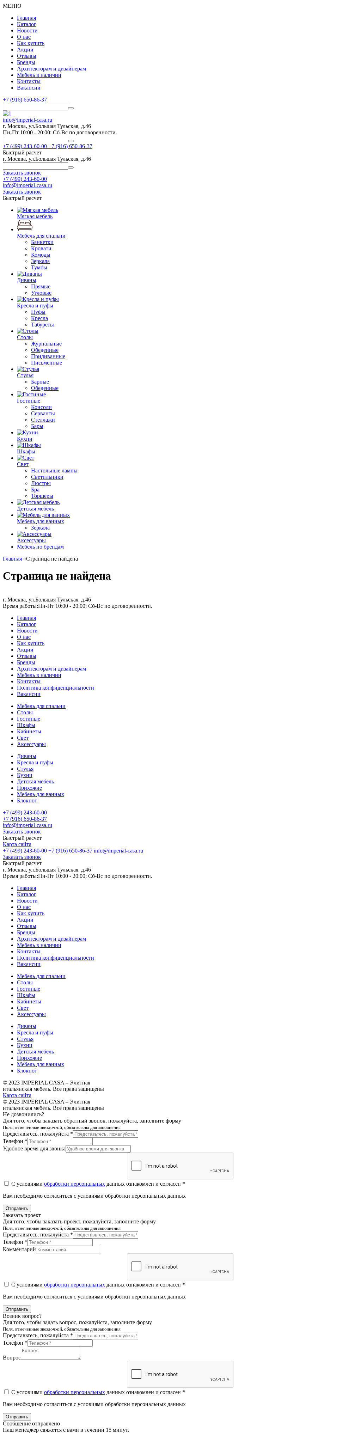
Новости (27, 30)
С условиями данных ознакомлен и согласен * (97, 1184)
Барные (40, 382)
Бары (37, 426)
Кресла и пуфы (35, 762)
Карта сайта (17, 844)
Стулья (25, 769)
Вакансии (29, 88)
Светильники (47, 477)
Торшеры (42, 496)
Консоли (41, 407)
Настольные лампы (54, 470)
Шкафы (26, 725)
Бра (35, 490)
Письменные (46, 363)
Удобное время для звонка (34, 1148)
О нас (24, 37)
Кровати (41, 248)
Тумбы (39, 267)
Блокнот (27, 800)
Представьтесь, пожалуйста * (38, 1134)
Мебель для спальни (41, 706)
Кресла (39, 318)
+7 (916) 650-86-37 (25, 100)
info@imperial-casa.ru (27, 120)
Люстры (41, 483)
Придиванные (48, 356)
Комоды (40, 255)
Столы (25, 712)
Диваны (26, 756)
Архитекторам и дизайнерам (51, 69)
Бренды (26, 62)
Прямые (40, 286)
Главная (26, 18)
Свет (23, 738)
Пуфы (38, 312)
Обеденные (45, 350)
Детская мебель (35, 781)
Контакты (29, 81)
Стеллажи (43, 420)
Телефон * (15, 1141)
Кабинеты (29, 731)
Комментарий (19, 1249)
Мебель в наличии (39, 75)
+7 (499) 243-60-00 (25, 179)
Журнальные (46, 344)
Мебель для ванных (40, 794)
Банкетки (42, 242)
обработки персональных (74, 1184)
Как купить (30, 43)
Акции (25, 50)
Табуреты (42, 325)
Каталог (26, 24)
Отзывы (26, 56)
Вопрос (12, 1358)
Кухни (24, 775)
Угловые (41, 293)
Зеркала (40, 261)
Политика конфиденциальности (55, 688)
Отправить (17, 1208)
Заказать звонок (22, 832)
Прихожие (29, 788)
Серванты (43, 413)
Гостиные (28, 719)
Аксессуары (31, 744)
